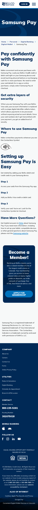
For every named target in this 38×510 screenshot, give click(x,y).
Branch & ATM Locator (10, 393)
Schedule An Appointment (11, 389)
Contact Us (6, 362)
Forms (4, 366)
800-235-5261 (10, 408)
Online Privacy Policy (9, 370)
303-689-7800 (26, 482)
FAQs (21, 223)
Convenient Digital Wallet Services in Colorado (19, 503)
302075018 (8, 416)
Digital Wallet (7, 44)
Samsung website (20, 233)
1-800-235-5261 (13, 482)
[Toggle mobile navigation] (34, 4)
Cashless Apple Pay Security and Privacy (19, 496)
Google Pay (19, 500)
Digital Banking (27, 42)
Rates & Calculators (9, 381)
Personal (13, 42)
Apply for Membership (19, 294)
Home (4, 42)
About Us (5, 354)
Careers (4, 358)
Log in (24, 4)
